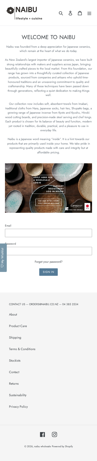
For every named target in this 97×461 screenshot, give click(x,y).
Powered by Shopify (62, 446)
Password (10, 244)
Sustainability (17, 395)
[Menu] (89, 13)
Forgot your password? (48, 262)
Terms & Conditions (22, 349)
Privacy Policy (18, 406)
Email (8, 225)
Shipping (15, 337)
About (13, 314)
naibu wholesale (42, 446)
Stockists (15, 360)
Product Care (18, 326)
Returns (14, 383)
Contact (14, 372)
